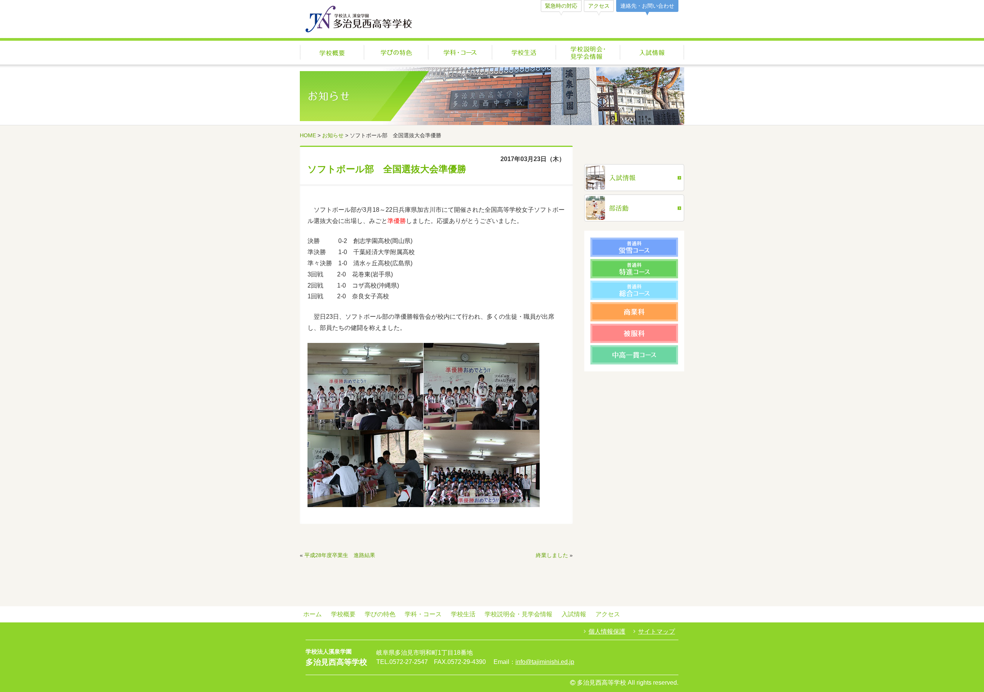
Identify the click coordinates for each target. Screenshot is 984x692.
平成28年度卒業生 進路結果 (339, 555)
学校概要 (332, 53)
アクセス (599, 6)
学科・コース (460, 53)
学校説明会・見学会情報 (588, 53)
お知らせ (333, 135)
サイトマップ (656, 631)
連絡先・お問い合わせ (647, 6)
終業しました (552, 555)
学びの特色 (396, 53)
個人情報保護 (606, 631)
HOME (308, 135)
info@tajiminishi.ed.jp (544, 662)
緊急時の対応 (561, 6)
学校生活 (524, 53)
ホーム (312, 614)
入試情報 (652, 53)
